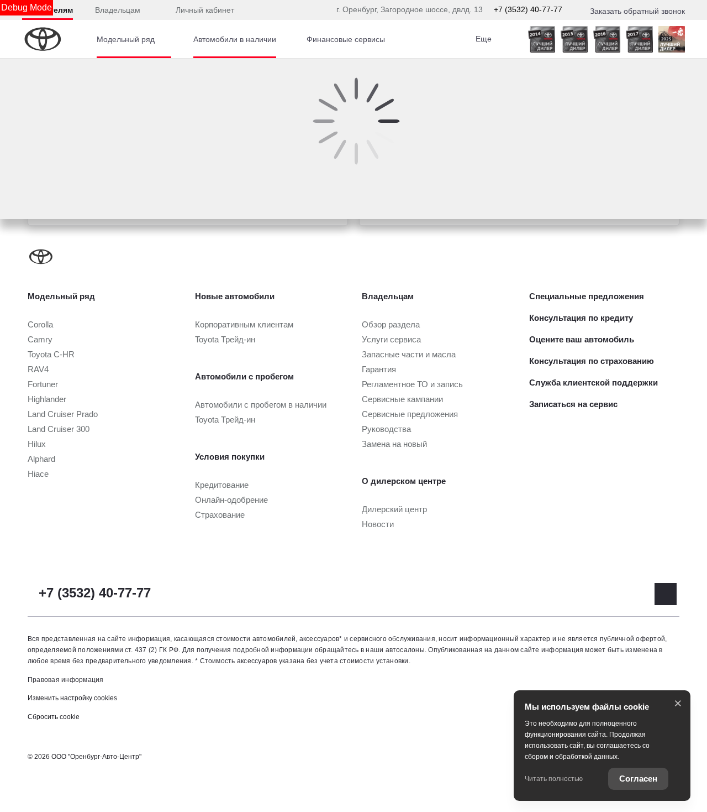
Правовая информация (66, 680)
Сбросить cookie (54, 717)
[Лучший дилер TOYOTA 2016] (606, 39)
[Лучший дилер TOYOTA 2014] (541, 39)
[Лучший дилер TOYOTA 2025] (671, 39)
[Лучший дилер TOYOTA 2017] (639, 39)
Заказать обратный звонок (637, 11)
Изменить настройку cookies (72, 698)
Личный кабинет (205, 10)
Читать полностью (554, 779)
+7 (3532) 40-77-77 (528, 9)
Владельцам (117, 10)
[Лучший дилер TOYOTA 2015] (574, 39)
